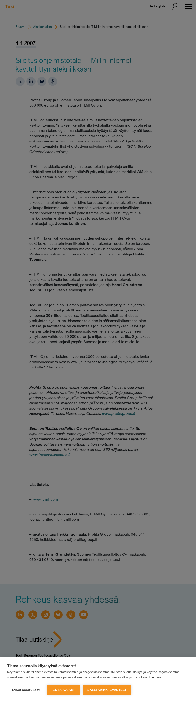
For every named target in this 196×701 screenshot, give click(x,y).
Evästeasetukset (26, 690)
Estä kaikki (63, 690)
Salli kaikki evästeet (107, 690)
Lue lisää (155, 677)
